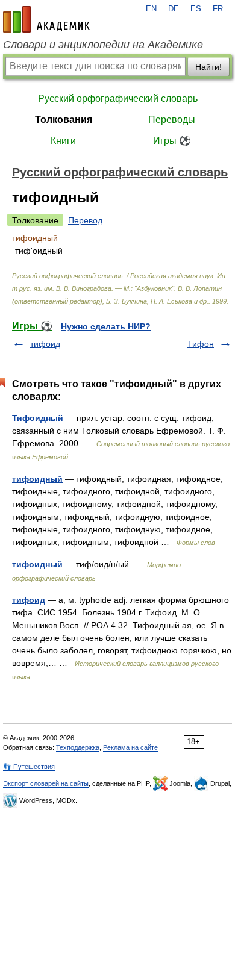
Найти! (208, 67)
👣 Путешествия (29, 766)
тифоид (45, 344)
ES (195, 9)
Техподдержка (77, 747)
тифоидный (37, 479)
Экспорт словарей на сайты (46, 783)
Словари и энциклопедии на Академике (103, 45)
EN (151, 9)
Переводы (171, 119)
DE (173, 9)
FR (218, 9)
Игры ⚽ (172, 141)
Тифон (200, 344)
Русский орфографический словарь (118, 98)
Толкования (63, 119)
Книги (63, 141)
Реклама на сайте (130, 747)
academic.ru (46, 19)
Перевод (85, 220)
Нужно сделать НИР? (106, 326)
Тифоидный (37, 418)
